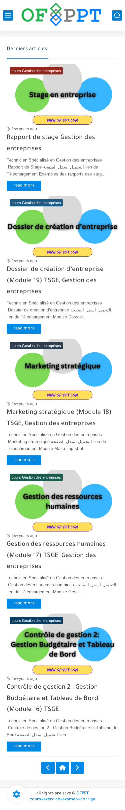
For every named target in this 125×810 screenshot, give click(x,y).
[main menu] (8, 15)
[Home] (62, 768)
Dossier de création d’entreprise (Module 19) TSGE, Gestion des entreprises (55, 280)
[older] (48, 768)
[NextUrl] (77, 768)
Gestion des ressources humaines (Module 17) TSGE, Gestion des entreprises (56, 555)
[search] (117, 15)
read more (24, 185)
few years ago (24, 129)
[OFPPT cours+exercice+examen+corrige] (62, 15)
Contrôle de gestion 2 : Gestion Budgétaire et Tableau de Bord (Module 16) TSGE (52, 698)
